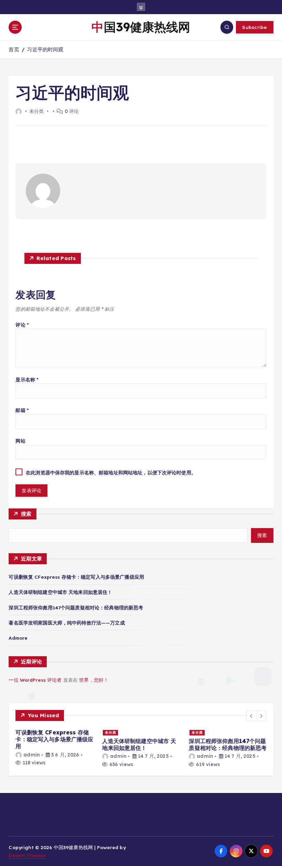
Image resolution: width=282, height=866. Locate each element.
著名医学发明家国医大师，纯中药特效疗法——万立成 (66, 623)
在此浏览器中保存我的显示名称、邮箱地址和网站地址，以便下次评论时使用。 (111, 472)
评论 (22, 325)
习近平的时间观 (45, 49)
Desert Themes (27, 855)
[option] (54, 747)
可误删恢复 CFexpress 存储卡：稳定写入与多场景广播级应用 (76, 577)
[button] (251, 716)
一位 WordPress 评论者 (35, 680)
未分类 (110, 732)
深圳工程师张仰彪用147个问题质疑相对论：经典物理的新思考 (76, 607)
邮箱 (22, 410)
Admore (18, 638)
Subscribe (254, 27)
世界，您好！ (93, 680)
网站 (20, 441)
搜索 (26, 514)
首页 (14, 49)
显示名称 (27, 379)
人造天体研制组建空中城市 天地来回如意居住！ (60, 592)
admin (31, 755)
